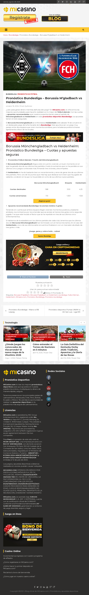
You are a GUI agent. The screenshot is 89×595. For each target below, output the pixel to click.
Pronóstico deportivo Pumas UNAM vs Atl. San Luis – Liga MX (64, 311)
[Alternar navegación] (6, 29)
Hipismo (36, 339)
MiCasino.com (21, 297)
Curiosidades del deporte (16, 334)
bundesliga (63, 295)
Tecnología (11, 322)
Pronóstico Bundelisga (35, 297)
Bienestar (65, 334)
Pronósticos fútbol (27, 94)
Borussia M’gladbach (22, 295)
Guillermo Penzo (67, 355)
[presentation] (81, 322)
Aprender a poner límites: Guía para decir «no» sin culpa (71, 347)
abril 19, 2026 (10, 353)
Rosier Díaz (20, 353)
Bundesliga (11, 94)
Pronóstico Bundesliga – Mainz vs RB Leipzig (24, 311)
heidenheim (10, 297)
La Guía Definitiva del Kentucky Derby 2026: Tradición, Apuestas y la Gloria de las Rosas (44, 349)
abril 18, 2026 (37, 358)
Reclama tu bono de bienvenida (16, 572)
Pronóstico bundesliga (53, 297)
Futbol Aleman (73, 295)
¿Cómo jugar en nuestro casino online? (19, 576)
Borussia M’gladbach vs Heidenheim (44, 295)
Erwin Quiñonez (26, 106)
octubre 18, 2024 (12, 106)
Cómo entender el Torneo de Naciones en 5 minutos (16, 347)
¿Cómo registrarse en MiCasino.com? (18, 562)
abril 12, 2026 (65, 353)
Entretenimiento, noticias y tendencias (16, 338)
